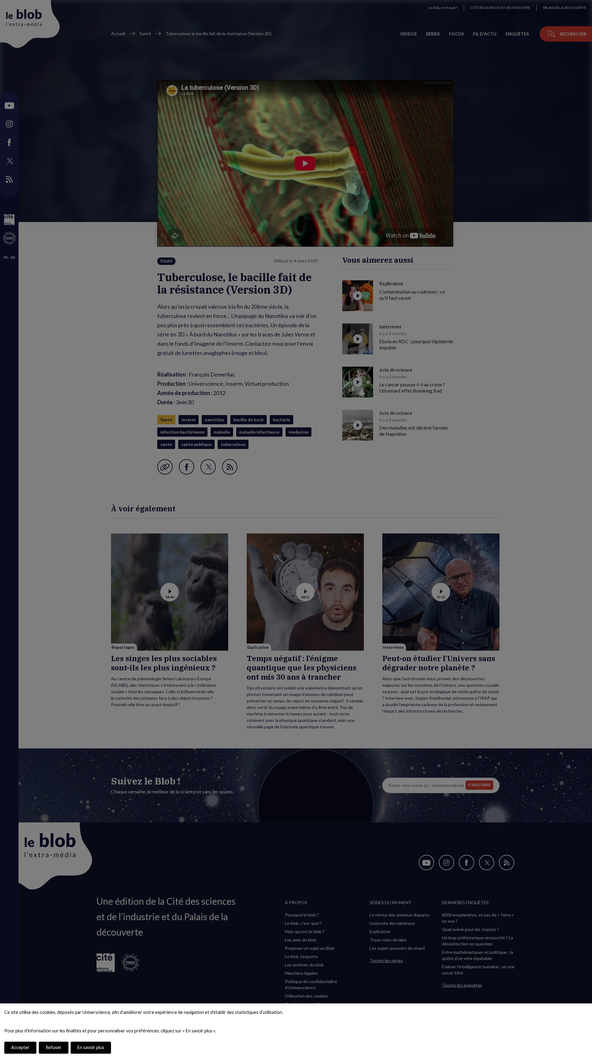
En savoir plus (90, 1047)
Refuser (54, 1047)
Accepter (20, 1047)
